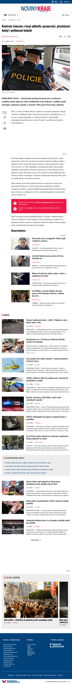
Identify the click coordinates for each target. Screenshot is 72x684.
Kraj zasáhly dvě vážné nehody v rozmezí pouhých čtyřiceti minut (27, 466)
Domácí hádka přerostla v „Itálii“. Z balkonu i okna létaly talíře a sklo (28, 463)
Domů (4, 20)
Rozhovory (30, 652)
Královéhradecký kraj (10, 652)
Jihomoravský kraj (9, 648)
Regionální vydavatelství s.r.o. (60, 681)
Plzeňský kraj (7, 662)
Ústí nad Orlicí (39, 442)
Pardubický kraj (8, 660)
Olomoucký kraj (8, 658)
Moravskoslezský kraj (10, 656)
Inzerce (60, 675)
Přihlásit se (67, 2)
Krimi (19, 20)
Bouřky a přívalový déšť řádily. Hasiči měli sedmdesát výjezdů (26, 473)
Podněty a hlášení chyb (23, 675)
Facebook (53, 2)
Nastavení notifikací (50, 675)
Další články (35, 540)
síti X (30, 208)
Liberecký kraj (7, 654)
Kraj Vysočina (7, 650)
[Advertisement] (38, 139)
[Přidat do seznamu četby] (69, 36)
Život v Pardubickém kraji (44, 202)
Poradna (30, 649)
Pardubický (12, 15)
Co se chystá (13, 577)
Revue (29, 650)
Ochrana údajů (37, 675)
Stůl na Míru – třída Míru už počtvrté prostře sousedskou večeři (28, 619)
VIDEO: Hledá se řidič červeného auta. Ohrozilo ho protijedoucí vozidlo (29, 469)
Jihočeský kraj (8, 646)
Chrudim (37, 364)
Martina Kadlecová (11, 36)
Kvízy (29, 647)
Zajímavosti (31, 653)
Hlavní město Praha (9, 644)
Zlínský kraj (7, 666)
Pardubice (37, 326)
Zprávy (29, 655)
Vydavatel (11, 675)
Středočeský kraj (8, 664)
